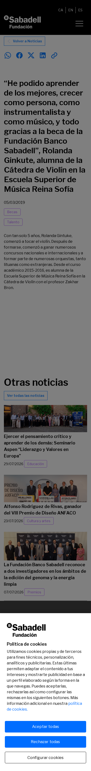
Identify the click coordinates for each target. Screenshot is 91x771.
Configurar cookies (45, 757)
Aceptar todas (45, 726)
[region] (45, 692)
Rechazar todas (45, 741)
